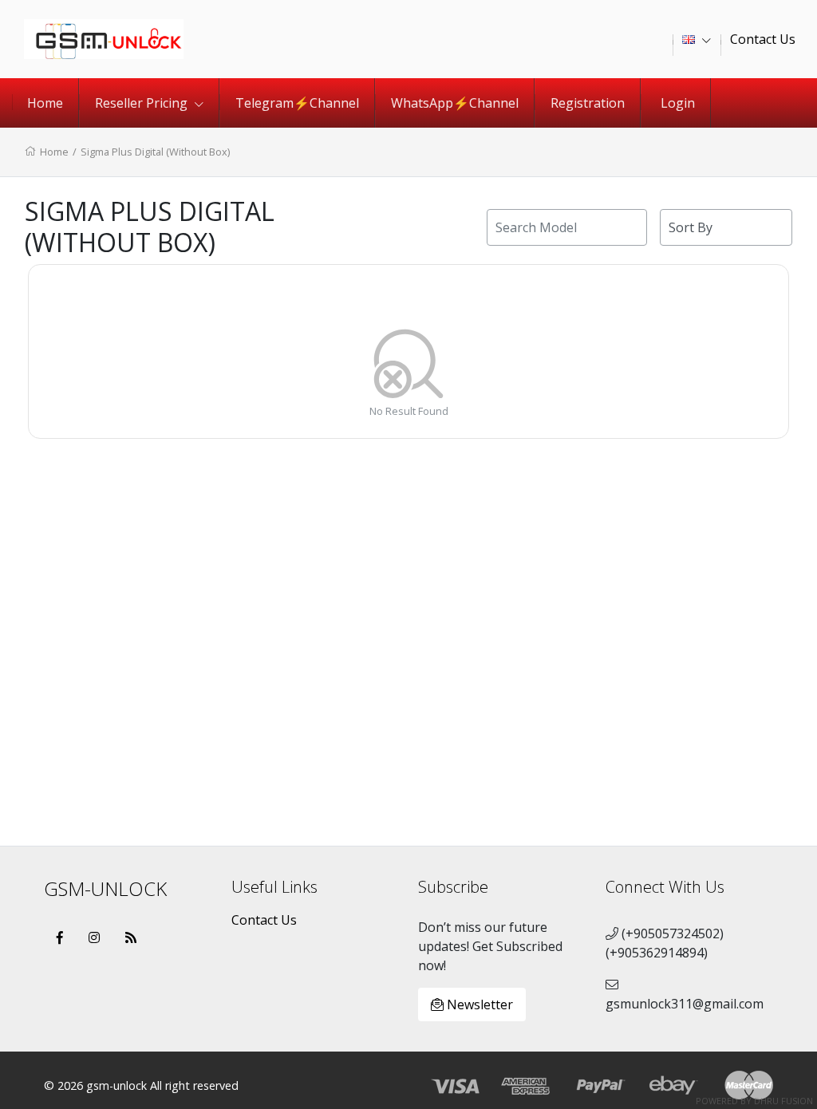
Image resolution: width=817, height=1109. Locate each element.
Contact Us (264, 920)
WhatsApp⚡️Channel (455, 103)
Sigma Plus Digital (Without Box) (155, 151)
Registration (588, 103)
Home (45, 103)
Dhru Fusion (783, 1101)
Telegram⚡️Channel (297, 103)
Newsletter (478, 1004)
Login (678, 103)
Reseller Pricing (143, 103)
